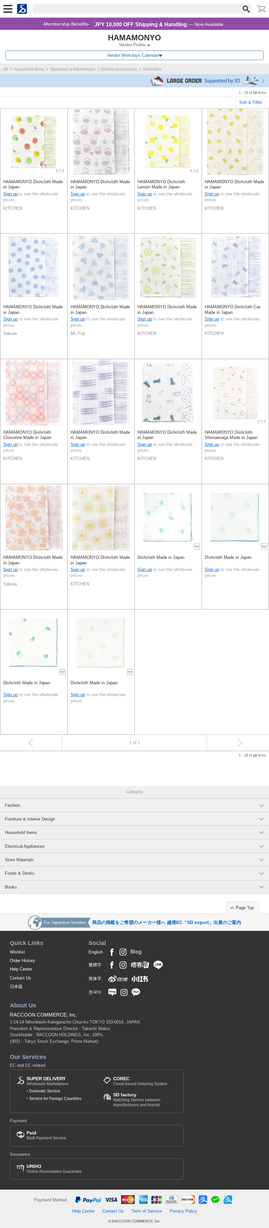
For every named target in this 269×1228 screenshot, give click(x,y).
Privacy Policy (183, 1211)
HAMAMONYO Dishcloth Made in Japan (33, 184)
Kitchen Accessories (119, 69)
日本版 (16, 986)
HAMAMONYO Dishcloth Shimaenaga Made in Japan (231, 435)
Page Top (245, 907)
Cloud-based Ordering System (140, 1081)
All (5, 69)
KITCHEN (12, 208)
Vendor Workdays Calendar (132, 55)
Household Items (29, 69)
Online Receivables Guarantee (54, 1169)
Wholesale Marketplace (48, 1081)
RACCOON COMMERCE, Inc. (43, 1015)
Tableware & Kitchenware (72, 69)
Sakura (10, 333)
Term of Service (147, 1211)
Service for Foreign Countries (55, 1098)
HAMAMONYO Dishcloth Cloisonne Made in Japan (27, 435)
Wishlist (17, 952)
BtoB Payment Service (46, 1135)
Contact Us (20, 978)
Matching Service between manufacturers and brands (136, 1099)
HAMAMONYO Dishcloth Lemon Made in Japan (161, 184)
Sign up (10, 193)
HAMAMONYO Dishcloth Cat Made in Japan (232, 309)
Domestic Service (44, 1091)
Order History (22, 960)
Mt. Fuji (78, 333)
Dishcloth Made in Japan (160, 557)
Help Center (21, 969)
